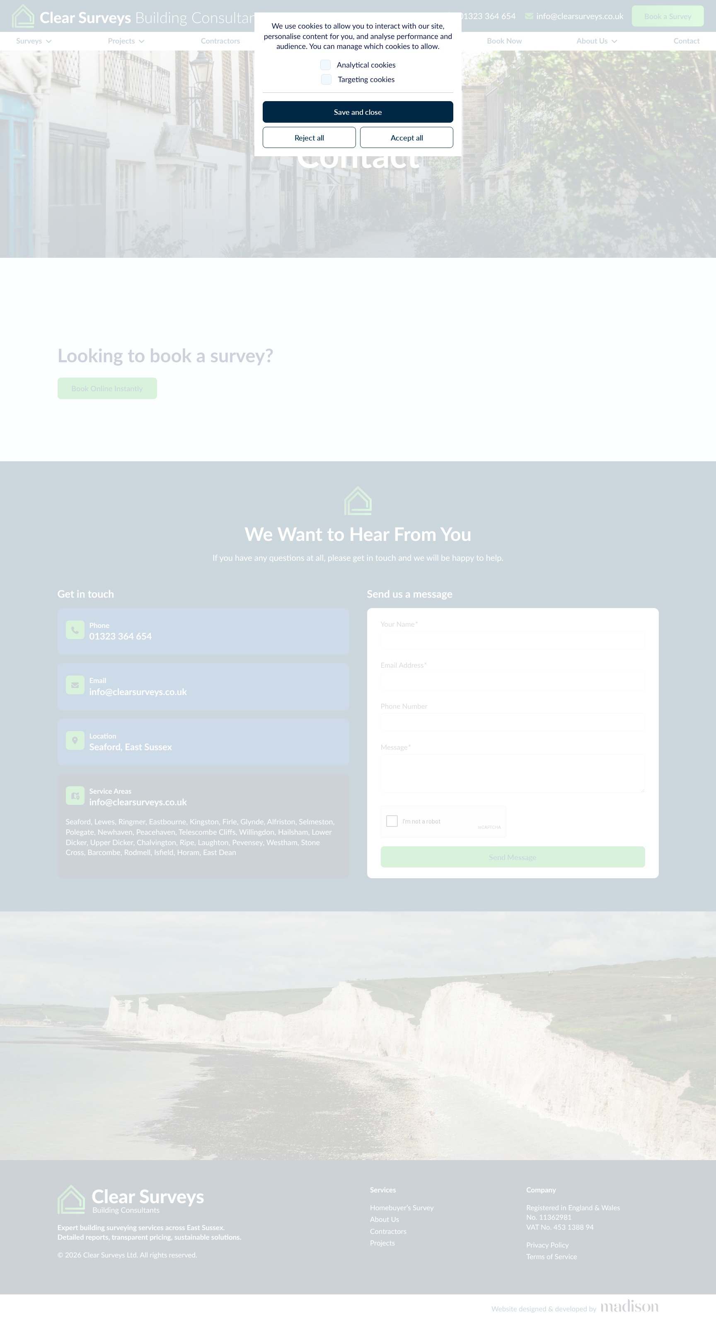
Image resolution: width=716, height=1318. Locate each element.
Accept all (407, 137)
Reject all (309, 137)
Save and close (358, 112)
